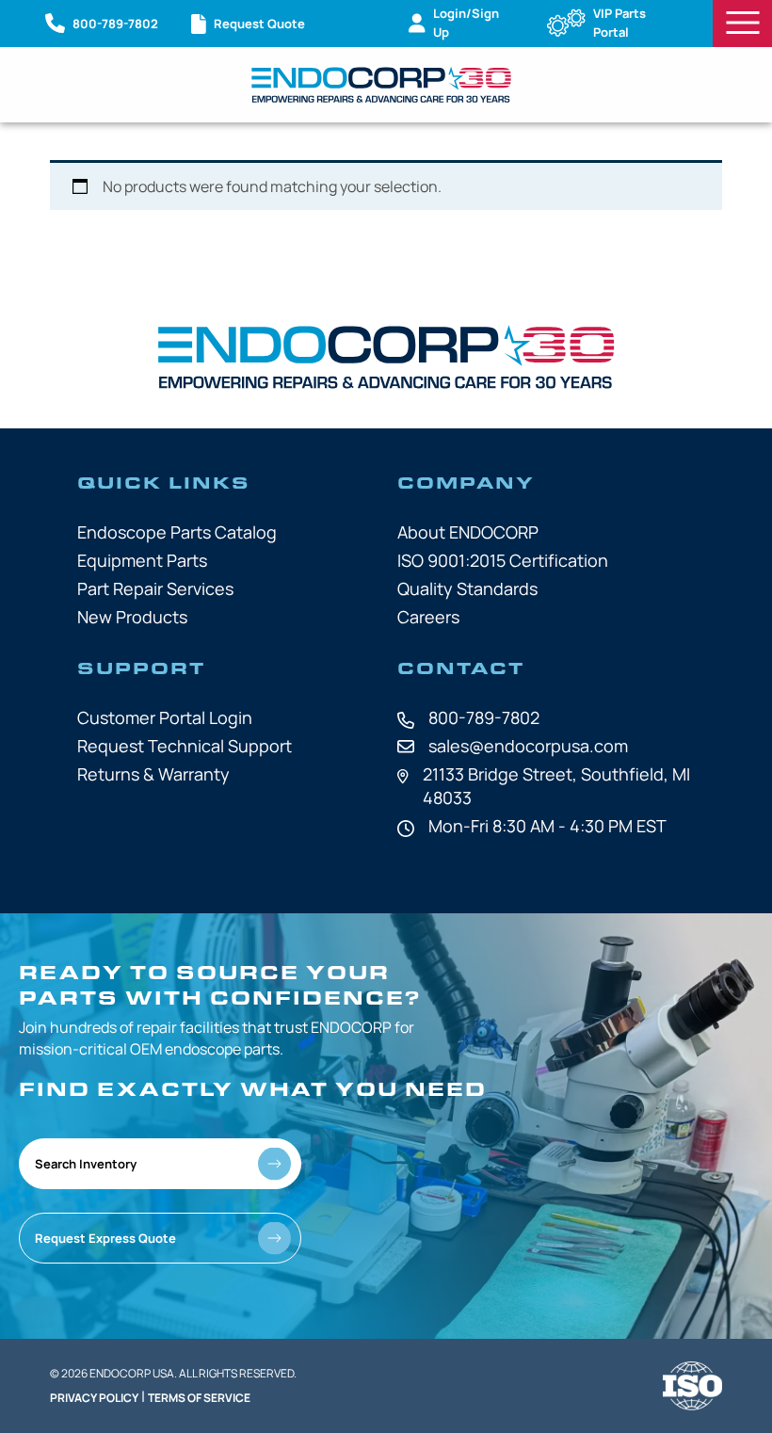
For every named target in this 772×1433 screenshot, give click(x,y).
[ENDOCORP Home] (381, 84)
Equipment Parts (142, 560)
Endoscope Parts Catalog (177, 532)
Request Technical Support (184, 745)
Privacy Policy (94, 1398)
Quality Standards (467, 588)
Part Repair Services (155, 588)
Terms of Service (199, 1398)
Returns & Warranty (153, 774)
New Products (132, 616)
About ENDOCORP (468, 532)
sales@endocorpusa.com (528, 745)
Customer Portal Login (164, 717)
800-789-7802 (483, 717)
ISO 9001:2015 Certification (502, 560)
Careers (428, 616)
